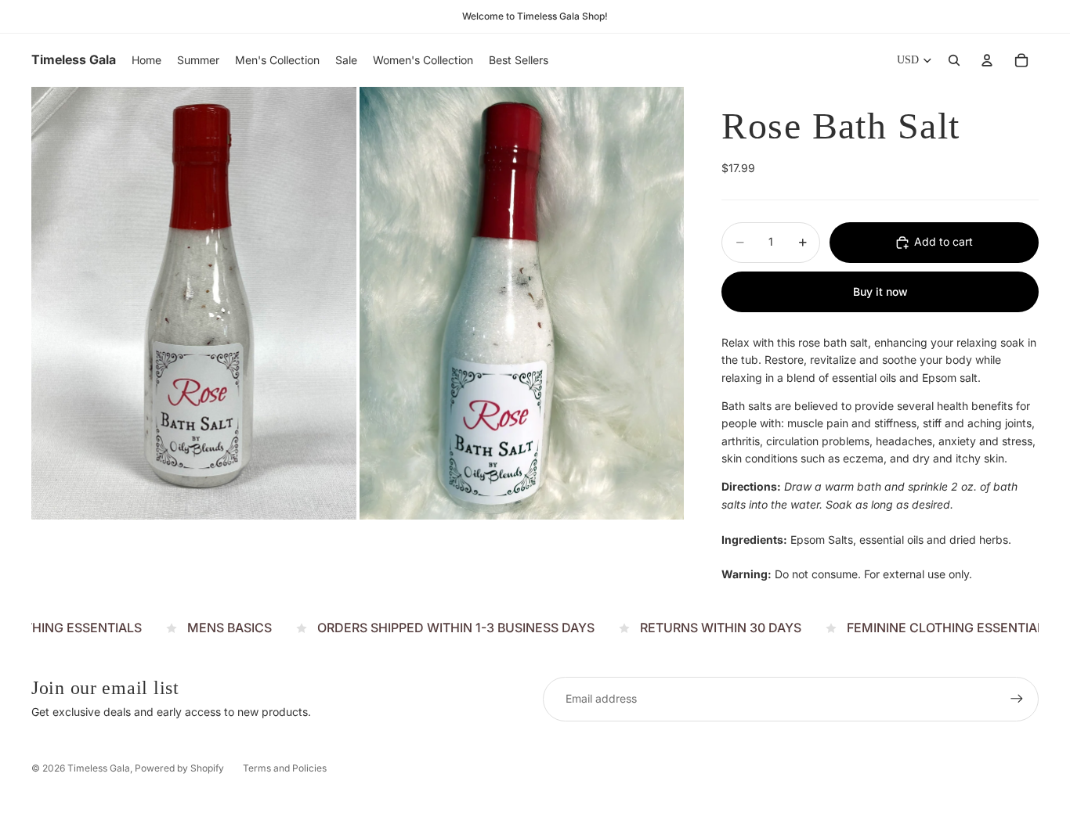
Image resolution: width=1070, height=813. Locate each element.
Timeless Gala (98, 768)
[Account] (987, 60)
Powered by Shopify (179, 768)
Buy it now (880, 291)
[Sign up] (1017, 699)
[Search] (954, 60)
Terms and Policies (285, 768)
